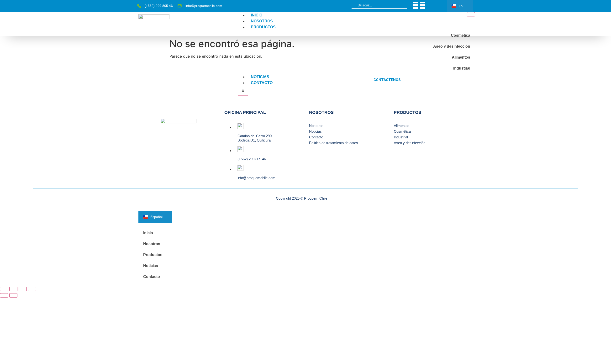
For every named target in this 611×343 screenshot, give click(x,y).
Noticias (260, 77)
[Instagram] (423, 6)
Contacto (262, 83)
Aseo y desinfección (451, 46)
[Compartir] (23, 289)
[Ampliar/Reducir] (4, 289)
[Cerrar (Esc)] (32, 289)
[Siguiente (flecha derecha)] (13, 295)
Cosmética (460, 35)
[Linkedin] (415, 6)
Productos (263, 27)
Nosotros (262, 21)
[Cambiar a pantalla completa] (13, 289)
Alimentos (461, 57)
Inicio (256, 15)
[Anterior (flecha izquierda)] (4, 295)
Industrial (461, 68)
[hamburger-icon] (471, 14)
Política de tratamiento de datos (333, 143)
